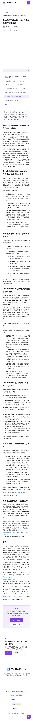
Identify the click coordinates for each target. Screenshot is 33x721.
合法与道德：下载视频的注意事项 (13, 96)
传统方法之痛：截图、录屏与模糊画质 (14, 81)
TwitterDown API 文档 (21, 492)
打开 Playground (18, 652)
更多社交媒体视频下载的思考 (12, 100)
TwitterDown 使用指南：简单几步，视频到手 (16, 92)
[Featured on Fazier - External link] (16, 699)
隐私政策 (10, 713)
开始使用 (18, 620)
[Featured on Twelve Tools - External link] (16, 704)
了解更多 (15, 624)
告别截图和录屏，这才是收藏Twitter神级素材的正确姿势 (16, 533)
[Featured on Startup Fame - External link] (16, 695)
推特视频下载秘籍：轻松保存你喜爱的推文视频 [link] (14, 15)
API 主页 (8, 652)
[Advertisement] (16, 49)
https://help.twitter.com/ (15, 586)
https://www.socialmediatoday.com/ (13, 596)
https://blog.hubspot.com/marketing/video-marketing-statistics (16, 578)
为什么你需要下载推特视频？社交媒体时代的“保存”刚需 (16, 76)
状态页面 (22, 713)
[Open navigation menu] (28, 2)
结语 (6, 104)
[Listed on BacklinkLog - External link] (16, 708)
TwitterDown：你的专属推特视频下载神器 (15, 84)
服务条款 (16, 713)
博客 (7, 12)
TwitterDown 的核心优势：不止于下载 (15, 88)
